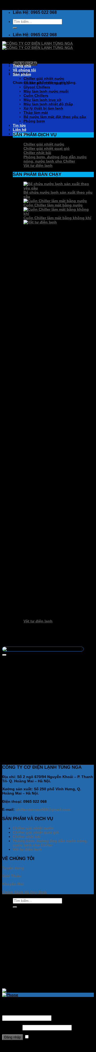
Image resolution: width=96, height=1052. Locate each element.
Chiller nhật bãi (37, 153)
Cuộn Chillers (35, 95)
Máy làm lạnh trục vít (42, 100)
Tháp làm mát (35, 112)
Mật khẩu (11, 1027)
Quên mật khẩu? (17, 1046)
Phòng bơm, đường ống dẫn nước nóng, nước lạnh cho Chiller (55, 159)
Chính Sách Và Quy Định (24, 892)
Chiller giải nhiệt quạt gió (46, 83)
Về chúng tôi (24, 70)
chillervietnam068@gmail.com (43, 809)
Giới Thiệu (11, 876)
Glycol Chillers (36, 87)
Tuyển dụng (13, 868)
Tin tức (19, 125)
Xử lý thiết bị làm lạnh (43, 108)
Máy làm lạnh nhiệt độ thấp (48, 104)
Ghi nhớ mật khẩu (46, 1037)
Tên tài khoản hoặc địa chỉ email (33, 1013)
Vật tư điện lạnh (38, 165)
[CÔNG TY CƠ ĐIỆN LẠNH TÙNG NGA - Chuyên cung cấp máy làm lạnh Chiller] (37, 45)
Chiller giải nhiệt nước (43, 78)
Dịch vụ (20, 978)
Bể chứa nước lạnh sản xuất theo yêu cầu (48, 758)
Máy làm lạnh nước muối (46, 91)
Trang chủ (22, 66)
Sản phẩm (22, 74)
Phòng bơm (34, 121)
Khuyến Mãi (13, 884)
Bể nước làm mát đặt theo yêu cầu (54, 117)
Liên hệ (19, 129)
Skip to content (16, 4)
